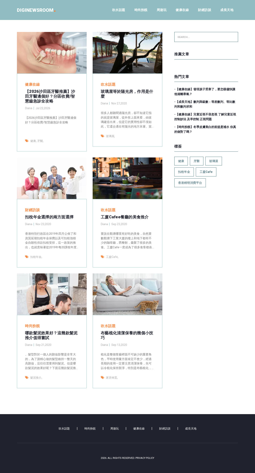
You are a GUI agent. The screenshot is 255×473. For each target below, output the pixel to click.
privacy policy (144, 457)
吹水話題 (118, 10)
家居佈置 (111, 377)
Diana (28, 108)
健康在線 (182, 10)
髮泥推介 (35, 377)
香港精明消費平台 (190, 183)
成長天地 (226, 10)
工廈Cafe (112, 256)
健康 (33, 140)
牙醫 (40, 140)
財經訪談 (204, 10)
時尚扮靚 (141, 10)
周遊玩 (162, 10)
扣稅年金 (35, 256)
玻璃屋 (110, 136)
